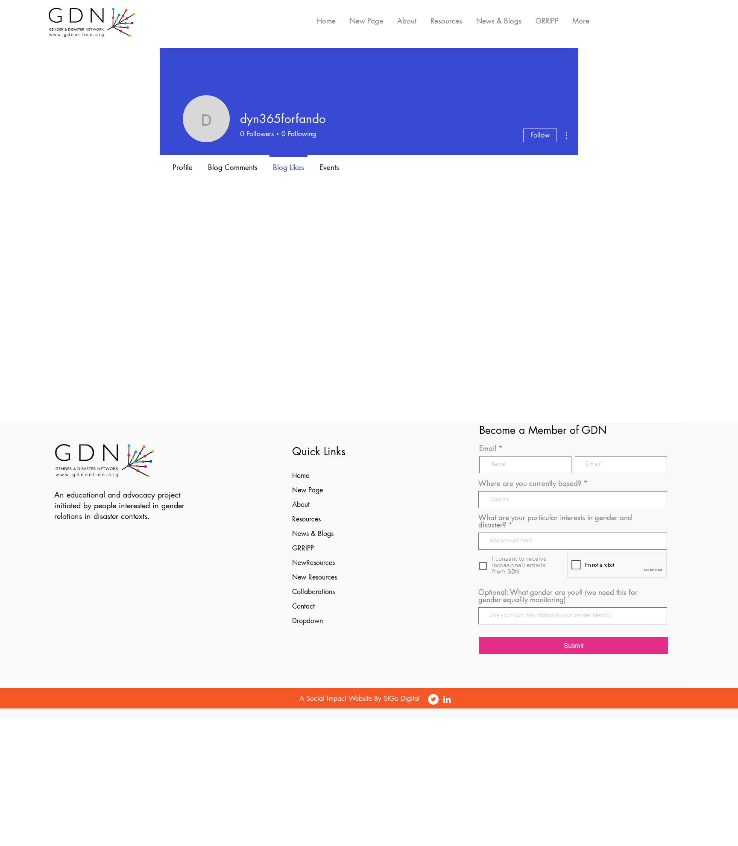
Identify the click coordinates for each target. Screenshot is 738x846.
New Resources (314, 577)
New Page (307, 490)
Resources (306, 519)
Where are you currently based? (529, 483)
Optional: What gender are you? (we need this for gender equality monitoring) (558, 596)
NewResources (313, 562)
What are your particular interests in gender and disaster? (555, 521)
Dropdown (307, 620)
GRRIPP (303, 548)
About (301, 504)
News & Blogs (313, 533)
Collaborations (313, 591)
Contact (303, 606)
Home (300, 475)
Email (487, 448)
